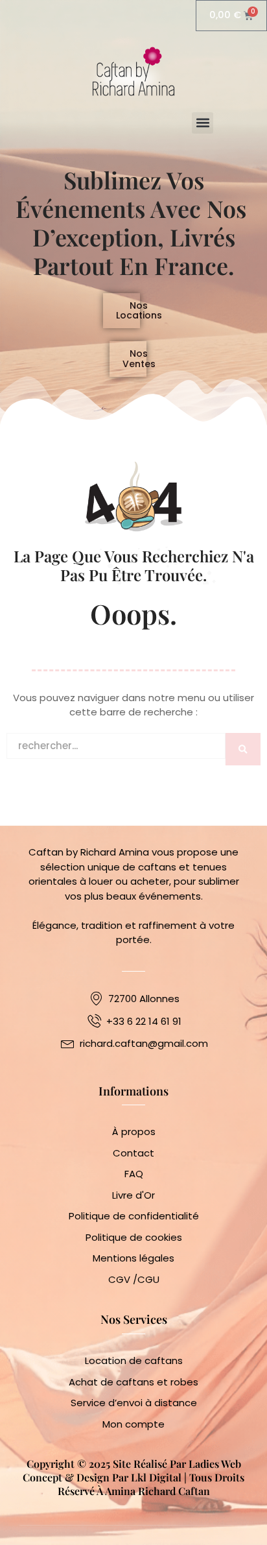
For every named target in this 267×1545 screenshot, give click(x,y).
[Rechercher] (243, 777)
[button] (202, 123)
